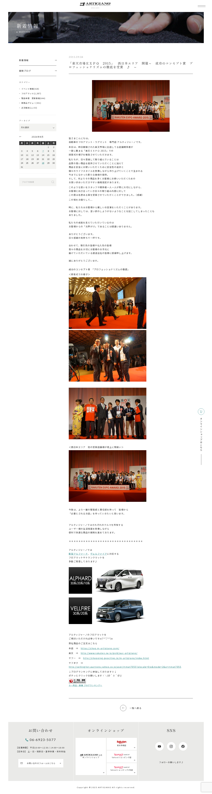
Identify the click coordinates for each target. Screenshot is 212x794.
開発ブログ (25, 70)
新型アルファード (78, 553)
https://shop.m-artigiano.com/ (100, 648)
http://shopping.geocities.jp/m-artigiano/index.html (116, 658)
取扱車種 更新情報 (30, 98)
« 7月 (20, 136)
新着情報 (24, 60)
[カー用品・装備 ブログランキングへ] (77, 680)
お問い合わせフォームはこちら (41, 763)
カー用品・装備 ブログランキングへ (85, 685)
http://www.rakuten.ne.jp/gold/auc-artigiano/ (109, 653)
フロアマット (27, 93)
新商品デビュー (28, 103)
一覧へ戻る (136, 708)
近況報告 (25, 107)
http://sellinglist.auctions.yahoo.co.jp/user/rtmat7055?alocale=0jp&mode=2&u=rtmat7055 (125, 666)
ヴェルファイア (98, 553)
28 (43, 162)
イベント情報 (27, 88)
